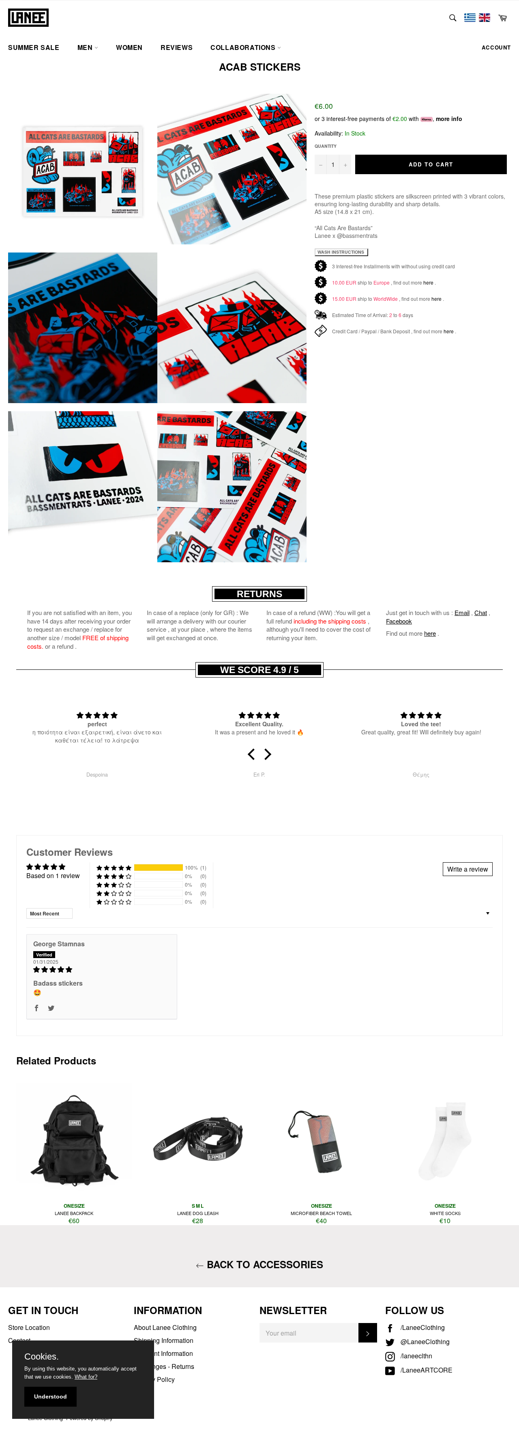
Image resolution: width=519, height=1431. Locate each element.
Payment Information (163, 1353)
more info (449, 118)
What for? (86, 1377)
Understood (50, 1396)
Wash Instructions (341, 252)
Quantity (326, 146)
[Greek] (470, 17)
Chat (480, 612)
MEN (85, 47)
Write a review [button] (467, 869)
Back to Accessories (263, 1264)
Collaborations (243, 47)
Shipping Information (163, 1340)
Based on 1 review (53, 875)
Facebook (399, 621)
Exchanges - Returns (164, 1366)
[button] (253, 754)
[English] (484, 17)
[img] (101, 969)
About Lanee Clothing (165, 1327)
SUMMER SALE (34, 47)
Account (496, 47)
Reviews (177, 47)
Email (462, 612)
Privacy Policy (154, 1379)
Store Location (29, 1327)
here (428, 281)
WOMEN (129, 47)
